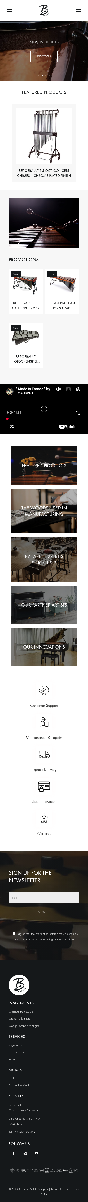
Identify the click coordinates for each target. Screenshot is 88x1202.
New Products (44, 42)
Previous (6, 143)
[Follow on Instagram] (25, 1153)
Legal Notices (59, 1189)
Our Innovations (44, 647)
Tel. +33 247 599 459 (22, 1132)
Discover (44, 56)
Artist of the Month (19, 1085)
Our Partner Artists (44, 605)
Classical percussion (21, 1012)
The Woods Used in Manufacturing (44, 510)
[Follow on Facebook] (14, 1153)
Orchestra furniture (19, 1019)
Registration (15, 1045)
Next (82, 143)
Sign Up (44, 912)
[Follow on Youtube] (37, 1153)
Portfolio (13, 1078)
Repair (12, 1059)
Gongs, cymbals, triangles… (25, 1026)
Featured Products (44, 465)
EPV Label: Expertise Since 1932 (44, 559)
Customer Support (19, 1052)
